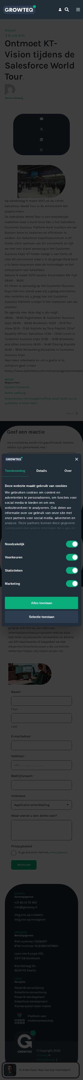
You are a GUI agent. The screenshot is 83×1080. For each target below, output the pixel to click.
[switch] (72, 557)
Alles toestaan (41, 603)
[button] (67, 9)
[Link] (60, 9)
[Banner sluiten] (76, 459)
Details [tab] (41, 470)
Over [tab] (68, 470)
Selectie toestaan (41, 617)
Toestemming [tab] (15, 470)
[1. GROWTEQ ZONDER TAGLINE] (19, 9)
